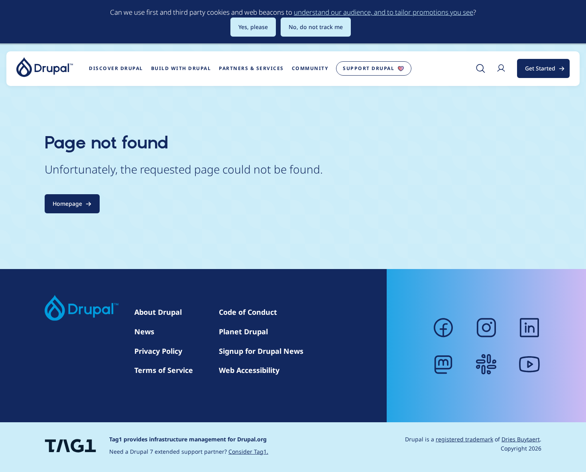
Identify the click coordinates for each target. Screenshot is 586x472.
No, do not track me (316, 27)
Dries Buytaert (520, 439)
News (144, 331)
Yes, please (253, 27)
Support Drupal (368, 68)
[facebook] (443, 327)
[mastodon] (443, 364)
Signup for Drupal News (261, 351)
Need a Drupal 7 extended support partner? (188, 451)
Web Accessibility (249, 370)
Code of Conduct (248, 312)
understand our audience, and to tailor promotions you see (383, 12)
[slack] (486, 364)
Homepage (67, 203)
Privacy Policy (158, 351)
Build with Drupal (181, 68)
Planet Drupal (243, 331)
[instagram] (486, 327)
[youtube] (529, 364)
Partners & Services (251, 68)
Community (310, 68)
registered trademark (464, 439)
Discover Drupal (116, 68)
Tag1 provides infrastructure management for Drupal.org (188, 439)
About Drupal (158, 312)
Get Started (540, 68)
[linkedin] (529, 327)
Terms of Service (163, 370)
